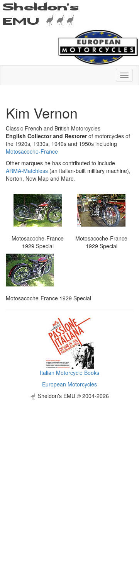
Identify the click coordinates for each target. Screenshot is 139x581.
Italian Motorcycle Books (69, 372)
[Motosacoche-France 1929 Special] (38, 209)
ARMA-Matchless (27, 170)
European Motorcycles (69, 384)
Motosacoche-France (32, 151)
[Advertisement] (69, 469)
